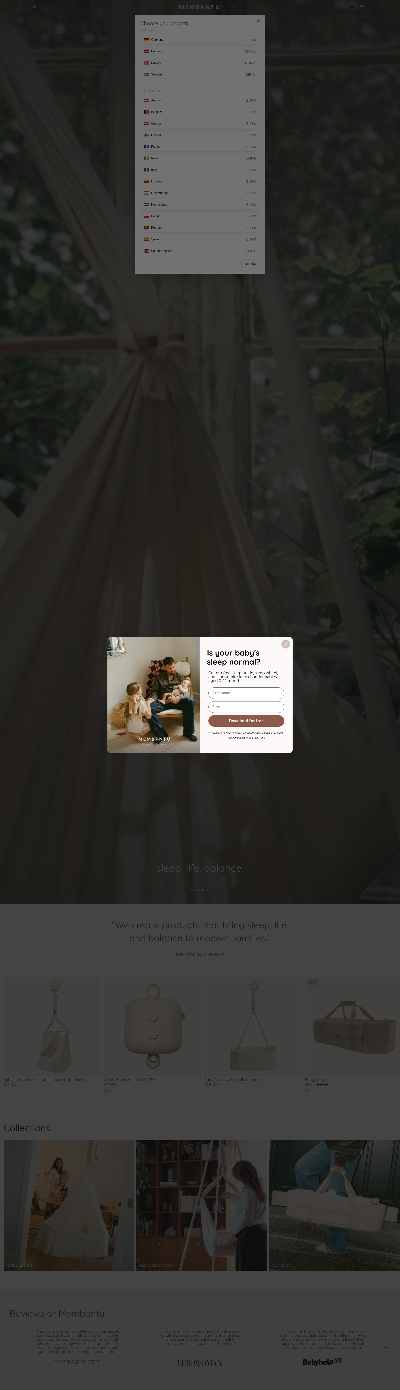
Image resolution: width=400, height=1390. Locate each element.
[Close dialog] (285, 644)
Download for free (246, 720)
